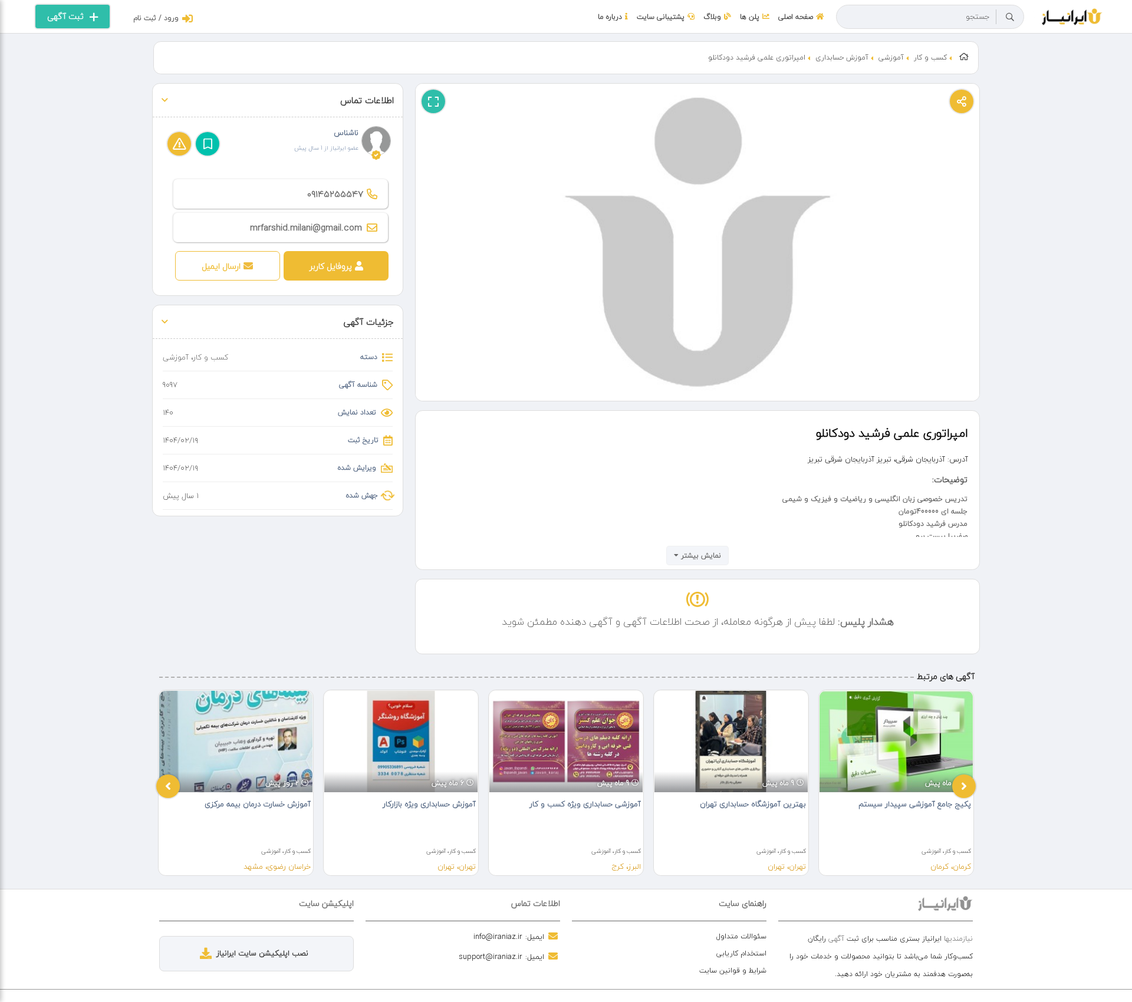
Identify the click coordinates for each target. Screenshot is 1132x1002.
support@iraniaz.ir (490, 956)
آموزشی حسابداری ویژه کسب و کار (585, 803)
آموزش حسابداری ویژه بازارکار (429, 803)
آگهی (836, 938)
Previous (168, 786)
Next (964, 786)
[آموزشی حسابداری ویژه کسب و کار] (566, 741)
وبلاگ (712, 17)
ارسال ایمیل (221, 266)
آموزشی (891, 57)
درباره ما (610, 17)
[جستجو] (1010, 17)
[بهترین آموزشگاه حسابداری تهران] (731, 741)
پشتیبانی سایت (661, 17)
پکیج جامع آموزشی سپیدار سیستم (914, 803)
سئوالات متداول (741, 936)
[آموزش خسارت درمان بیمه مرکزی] (236, 741)
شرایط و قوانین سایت (732, 970)
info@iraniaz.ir (497, 936)
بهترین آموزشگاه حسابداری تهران (753, 803)
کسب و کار (930, 57)
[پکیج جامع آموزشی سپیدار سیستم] (896, 741)
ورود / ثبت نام (156, 18)
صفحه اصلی (795, 17)
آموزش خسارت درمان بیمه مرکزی (258, 803)
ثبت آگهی (65, 16)
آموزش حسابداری (841, 57)
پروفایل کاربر (331, 266)
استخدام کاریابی (741, 953)
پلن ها (749, 17)
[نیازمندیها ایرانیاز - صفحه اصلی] (1072, 15)
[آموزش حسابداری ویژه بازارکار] (401, 741)
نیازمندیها (958, 938)
